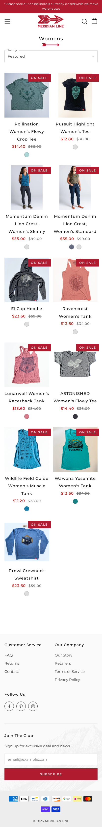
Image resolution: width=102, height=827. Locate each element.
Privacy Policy (67, 679)
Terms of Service (70, 671)
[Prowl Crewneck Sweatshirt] (26, 541)
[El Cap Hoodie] (26, 280)
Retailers (63, 663)
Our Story (63, 655)
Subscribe (51, 774)
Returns (11, 663)
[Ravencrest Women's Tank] (75, 280)
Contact (11, 671)
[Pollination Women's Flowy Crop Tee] (26, 95)
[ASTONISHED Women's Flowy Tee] (75, 364)
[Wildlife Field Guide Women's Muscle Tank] (26, 449)
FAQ (8, 655)
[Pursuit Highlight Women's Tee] (75, 95)
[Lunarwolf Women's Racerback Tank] (26, 364)
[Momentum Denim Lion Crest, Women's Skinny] (26, 187)
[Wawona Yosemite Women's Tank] (75, 449)
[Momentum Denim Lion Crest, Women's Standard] (75, 187)
